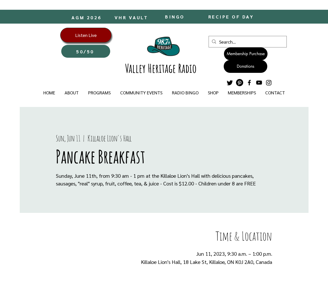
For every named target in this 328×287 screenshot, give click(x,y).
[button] (71, 92)
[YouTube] (259, 82)
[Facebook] (249, 82)
